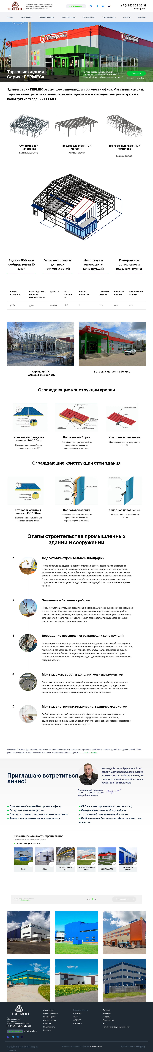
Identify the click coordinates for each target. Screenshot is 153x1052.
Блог (105, 1024)
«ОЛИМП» (77, 1013)
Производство (89, 17)
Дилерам (106, 1010)
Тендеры (106, 1017)
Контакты (142, 17)
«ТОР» (75, 1017)
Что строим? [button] (26, 17)
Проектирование (68, 17)
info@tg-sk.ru (140, 9)
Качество (47, 1024)
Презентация (108, 1020)
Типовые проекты (46, 17)
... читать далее (89, 752)
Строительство (109, 17)
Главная (10, 17)
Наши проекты (49, 1027)
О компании (48, 1010)
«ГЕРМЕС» (77, 1024)
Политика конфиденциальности (116, 1027)
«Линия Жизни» (96, 1046)
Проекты (127, 17)
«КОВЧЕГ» (77, 1020)
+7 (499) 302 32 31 (133, 5)
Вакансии (107, 1013)
